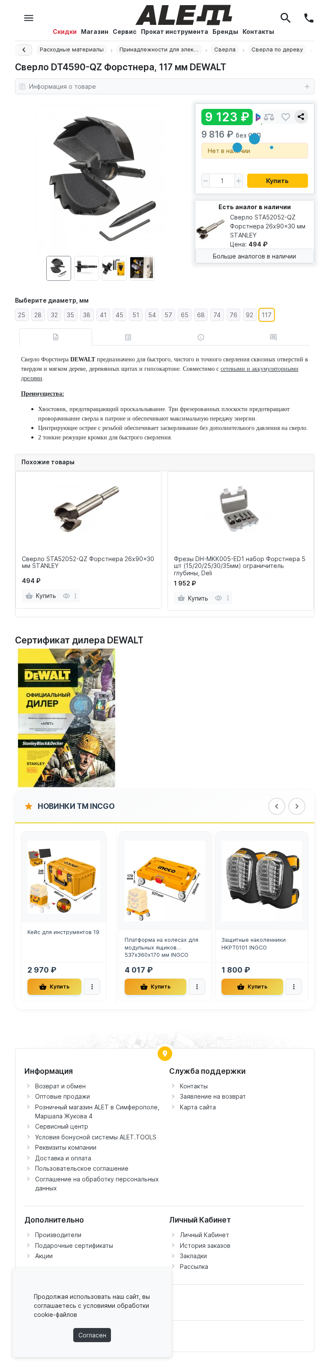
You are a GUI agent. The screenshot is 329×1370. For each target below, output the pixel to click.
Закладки (193, 1255)
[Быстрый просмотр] (66, 595)
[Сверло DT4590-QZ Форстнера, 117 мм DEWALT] (100, 179)
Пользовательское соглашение (82, 1168)
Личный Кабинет (204, 1234)
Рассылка (194, 1266)
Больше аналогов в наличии (254, 256)
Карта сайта (198, 1107)
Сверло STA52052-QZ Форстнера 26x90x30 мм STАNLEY (88, 563)
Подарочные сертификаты (74, 1245)
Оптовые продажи (62, 1096)
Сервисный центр (61, 1126)
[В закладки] (285, 117)
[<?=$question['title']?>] (68, 717)
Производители (58, 1234)
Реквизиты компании (65, 1147)
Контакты (194, 1086)
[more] (75, 595)
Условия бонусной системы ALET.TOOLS (95, 1137)
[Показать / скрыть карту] (165, 1053)
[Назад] (23, 50)
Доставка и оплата (63, 1158)
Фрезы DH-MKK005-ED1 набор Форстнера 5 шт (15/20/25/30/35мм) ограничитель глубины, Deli (239, 566)
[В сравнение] (269, 117)
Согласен (92, 1335)
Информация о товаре (62, 86)
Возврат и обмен (60, 1086)
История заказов (205, 1245)
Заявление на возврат (213, 1096)
